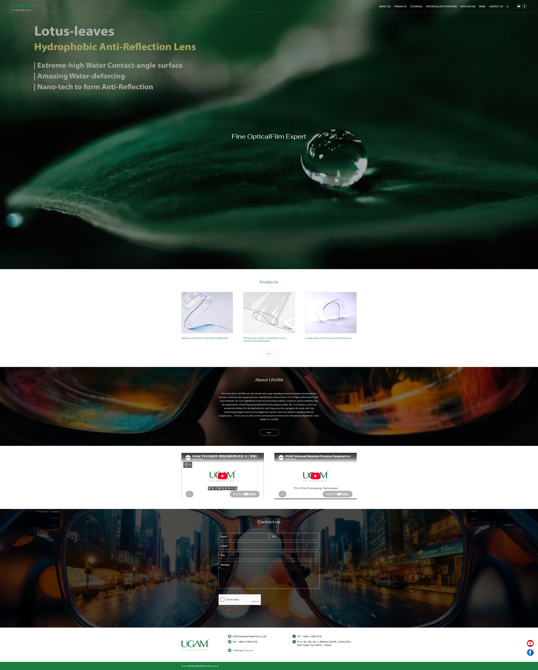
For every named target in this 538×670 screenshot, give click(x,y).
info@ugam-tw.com (243, 650)
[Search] (507, 6)
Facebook (530, 652)
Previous (2, 135)
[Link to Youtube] (519, 6)
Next (535, 135)
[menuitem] (384, 6)
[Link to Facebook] (524, 6)
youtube (530, 643)
